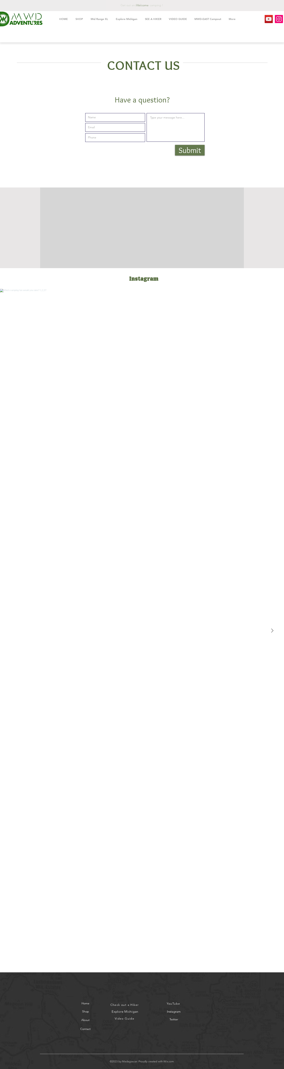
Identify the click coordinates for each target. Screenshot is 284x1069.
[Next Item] (272, 630)
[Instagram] (279, 19)
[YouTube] (269, 19)
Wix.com (168, 1061)
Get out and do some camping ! (142, 5)
